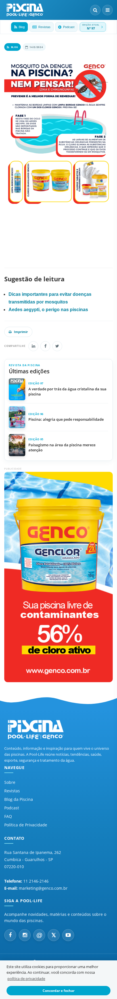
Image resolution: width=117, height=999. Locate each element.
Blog (22, 27)
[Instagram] (25, 935)
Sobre (9, 782)
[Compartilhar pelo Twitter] (57, 346)
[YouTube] (68, 935)
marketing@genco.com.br (43, 888)
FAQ (8, 816)
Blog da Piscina (18, 799)
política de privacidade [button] (26, 978)
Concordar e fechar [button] (58, 990)
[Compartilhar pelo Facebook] (45, 346)
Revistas (44, 27)
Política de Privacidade (25, 825)
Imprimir (21, 332)
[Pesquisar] (95, 10)
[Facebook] (10, 935)
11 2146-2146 (36, 881)
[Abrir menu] (107, 10)
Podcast (68, 27)
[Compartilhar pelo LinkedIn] (33, 346)
